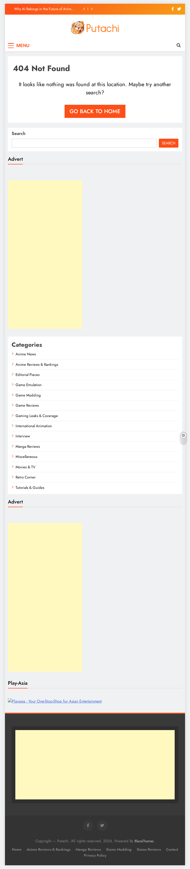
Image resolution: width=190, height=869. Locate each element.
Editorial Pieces (28, 374)
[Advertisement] (45, 254)
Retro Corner (26, 477)
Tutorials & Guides (30, 487)
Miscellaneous (26, 456)
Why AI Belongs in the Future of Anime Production (43, 9)
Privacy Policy (95, 855)
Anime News (26, 354)
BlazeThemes (144, 841)
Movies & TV (25, 467)
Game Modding (28, 395)
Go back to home (95, 111)
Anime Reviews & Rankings (37, 364)
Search (18, 133)
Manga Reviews (28, 446)
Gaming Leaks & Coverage (37, 416)
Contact (172, 849)
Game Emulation (29, 385)
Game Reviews (27, 405)
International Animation (34, 426)
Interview (23, 436)
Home (17, 849)
